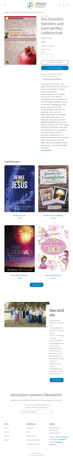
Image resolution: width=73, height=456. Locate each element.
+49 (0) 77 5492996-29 (59, 440)
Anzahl (42, 52)
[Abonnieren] (50, 412)
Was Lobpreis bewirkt (19, 275)
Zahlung (6, 436)
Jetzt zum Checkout (55, 68)
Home (6, 12)
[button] (5, 5)
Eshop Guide (41, 455)
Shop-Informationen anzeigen (52, 79)
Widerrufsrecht (31, 436)
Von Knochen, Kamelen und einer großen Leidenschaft (26, 12)
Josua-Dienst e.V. (38, 453)
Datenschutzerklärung (40, 407)
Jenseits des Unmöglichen (53, 215)
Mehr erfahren (56, 380)
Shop (5, 428)
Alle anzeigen (36, 285)
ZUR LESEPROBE (46, 150)
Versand (52, 46)
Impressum (30, 428)
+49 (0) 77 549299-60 (61, 437)
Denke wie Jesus (19, 215)
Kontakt (6, 440)
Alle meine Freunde (53, 275)
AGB (28, 432)
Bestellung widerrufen (33, 440)
